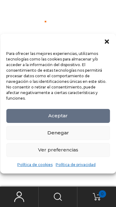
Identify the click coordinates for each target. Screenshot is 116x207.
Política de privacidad (76, 164)
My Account (19, 197)
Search (58, 197)
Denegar (58, 133)
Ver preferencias (58, 150)
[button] (107, 41)
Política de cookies (35, 164)
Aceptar (58, 116)
